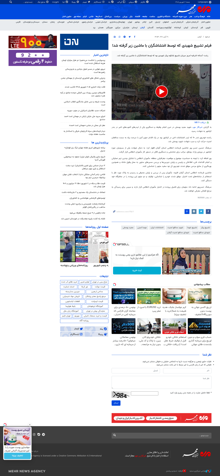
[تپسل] (114, 244)
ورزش (125, 16)
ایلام (144, 22)
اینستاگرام (98, 2)
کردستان (194, 27)
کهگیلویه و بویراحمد (164, 27)
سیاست (117, 16)
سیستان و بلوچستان (31, 22)
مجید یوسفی (128, 227)
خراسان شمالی (73, 22)
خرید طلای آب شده (69, 282)
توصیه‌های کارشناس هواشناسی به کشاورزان (87, 198)
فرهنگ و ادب (199, 16)
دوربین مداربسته (73, 291)
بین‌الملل (108, 16)
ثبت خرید (137, 270)
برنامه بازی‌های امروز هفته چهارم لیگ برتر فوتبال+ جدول (84, 149)
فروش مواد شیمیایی (71, 296)
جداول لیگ (42, 2)
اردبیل (157, 22)
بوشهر (137, 22)
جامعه (144, 16)
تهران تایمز (66, 316)
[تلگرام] (43, 435)
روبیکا (74, 2)
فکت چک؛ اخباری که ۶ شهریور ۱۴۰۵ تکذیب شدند (85, 87)
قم (202, 27)
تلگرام (143, 2)
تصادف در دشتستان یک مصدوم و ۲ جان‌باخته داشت (83, 192)
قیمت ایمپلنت (97, 301)
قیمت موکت (100, 286)
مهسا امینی (142, 227)
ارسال (116, 403)
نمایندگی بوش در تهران (95, 311)
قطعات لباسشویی (72, 301)
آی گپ (119, 2)
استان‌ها (99, 16)
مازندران (126, 27)
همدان (100, 27)
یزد (94, 27)
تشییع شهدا (192, 227)
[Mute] (170, 272)
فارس (18, 22)
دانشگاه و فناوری (163, 16)
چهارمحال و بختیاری (117, 22)
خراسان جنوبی (101, 22)
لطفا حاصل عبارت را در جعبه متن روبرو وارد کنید (190, 392)
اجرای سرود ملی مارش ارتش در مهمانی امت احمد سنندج (84, 118)
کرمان (186, 27)
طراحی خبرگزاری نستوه (198, 471)
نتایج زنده (55, 2)
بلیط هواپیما (71, 306)
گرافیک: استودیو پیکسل (174, 471)
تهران (130, 22)
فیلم (85, 16)
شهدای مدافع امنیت (201, 232)
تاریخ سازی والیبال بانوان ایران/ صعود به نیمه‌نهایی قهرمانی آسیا (84, 158)
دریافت (200, 122)
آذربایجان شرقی (192, 22)
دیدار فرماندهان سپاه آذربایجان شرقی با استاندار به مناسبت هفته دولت (84, 133)
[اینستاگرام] (34, 435)
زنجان (52, 22)
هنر (190, 16)
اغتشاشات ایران (157, 227)
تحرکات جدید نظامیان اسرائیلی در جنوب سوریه (86, 110)
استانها (207, 37)
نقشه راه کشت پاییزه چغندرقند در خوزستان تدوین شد (83, 218)
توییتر (85, 2)
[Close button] (29, 424)
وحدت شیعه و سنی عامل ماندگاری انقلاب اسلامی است (84, 103)
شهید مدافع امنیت (175, 227)
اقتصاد (137, 16)
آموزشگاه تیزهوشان (95, 306)
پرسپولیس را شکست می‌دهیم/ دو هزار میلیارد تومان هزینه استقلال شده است (83, 62)
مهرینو (77, 316)
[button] (161, 91)
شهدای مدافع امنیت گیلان (178, 232)
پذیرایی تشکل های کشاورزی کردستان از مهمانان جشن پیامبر (83, 80)
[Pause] (165, 272)
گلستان (150, 27)
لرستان (135, 27)
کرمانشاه (177, 27)
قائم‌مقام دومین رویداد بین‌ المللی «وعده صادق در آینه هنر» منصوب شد (82, 94)
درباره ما (34, 451)
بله (109, 2)
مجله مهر (77, 16)
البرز (150, 22)
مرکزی (117, 27)
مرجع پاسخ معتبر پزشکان (95, 296)
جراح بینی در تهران (99, 282)
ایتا (63, 2)
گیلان (142, 27)
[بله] (39, 435)
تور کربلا (84, 286)
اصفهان (166, 22)
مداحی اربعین (97, 291)
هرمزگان (109, 27)
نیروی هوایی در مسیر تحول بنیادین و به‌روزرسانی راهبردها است (85, 71)
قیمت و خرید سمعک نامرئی (95, 316)
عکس (91, 16)
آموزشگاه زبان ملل (70, 311)
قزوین (208, 27)
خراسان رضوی (87, 22)
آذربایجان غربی (177, 22)
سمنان (45, 22)
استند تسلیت (68, 286)
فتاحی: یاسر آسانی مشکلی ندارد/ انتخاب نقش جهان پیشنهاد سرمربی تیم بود (84, 176)
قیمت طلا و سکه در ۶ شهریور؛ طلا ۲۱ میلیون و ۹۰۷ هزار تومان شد (84, 185)
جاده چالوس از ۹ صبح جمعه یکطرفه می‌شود (87, 213)
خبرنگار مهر (198, 127)
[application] (161, 92)
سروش (131, 2)
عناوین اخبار (205, 22)
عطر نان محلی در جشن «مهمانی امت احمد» (87, 125)
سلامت (152, 16)
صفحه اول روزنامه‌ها (97, 227)
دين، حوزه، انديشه (180, 16)
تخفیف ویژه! (17, 456)
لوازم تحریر (84, 282)
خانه (208, 16)
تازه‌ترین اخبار (100, 55)
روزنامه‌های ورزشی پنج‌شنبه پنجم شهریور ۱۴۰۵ (85, 265)
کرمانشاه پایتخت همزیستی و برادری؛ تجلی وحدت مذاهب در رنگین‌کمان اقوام (85, 205)
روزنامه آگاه (84, 320)
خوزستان (61, 22)
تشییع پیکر (205, 227)
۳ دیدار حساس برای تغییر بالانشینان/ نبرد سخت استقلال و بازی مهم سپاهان (85, 167)
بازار (131, 16)
